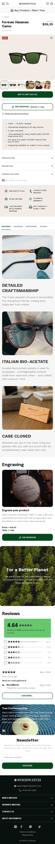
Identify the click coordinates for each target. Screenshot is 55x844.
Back (6, 17)
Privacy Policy (27, 835)
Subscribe (27, 766)
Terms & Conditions (27, 832)
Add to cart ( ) (27, 94)
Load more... (27, 696)
